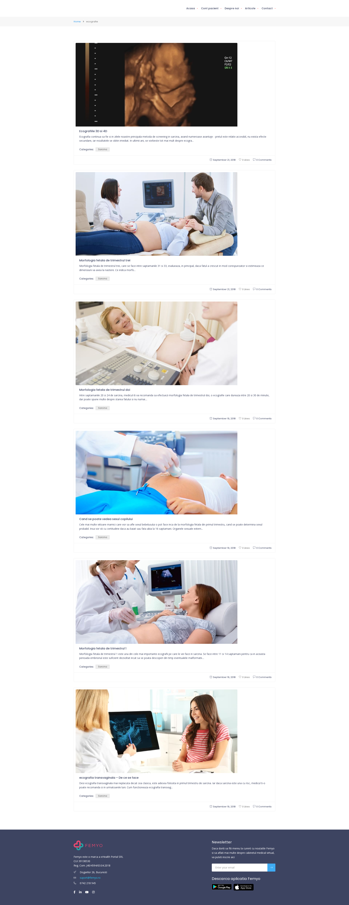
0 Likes (246, 160)
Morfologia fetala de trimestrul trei (104, 260)
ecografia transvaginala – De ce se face (109, 778)
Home (77, 21)
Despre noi (232, 8)
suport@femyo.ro (90, 877)
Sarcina (102, 149)
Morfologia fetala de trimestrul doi (104, 390)
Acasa (190, 8)
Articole (250, 8)
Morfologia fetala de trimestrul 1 (102, 648)
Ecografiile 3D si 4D (93, 131)
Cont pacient (209, 8)
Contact (267, 8)
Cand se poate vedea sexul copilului (106, 519)
